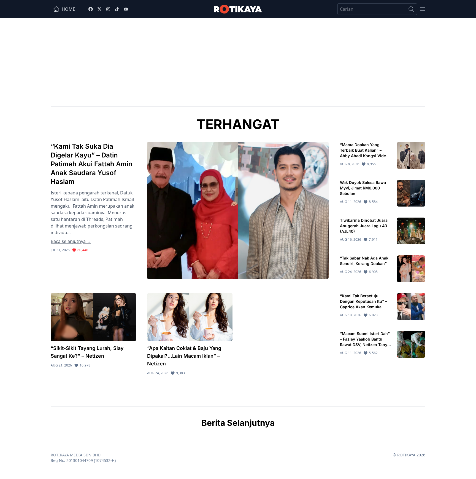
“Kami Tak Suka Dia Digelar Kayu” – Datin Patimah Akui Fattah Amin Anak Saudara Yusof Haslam (91, 164)
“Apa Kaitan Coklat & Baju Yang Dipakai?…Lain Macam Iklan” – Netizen (184, 355)
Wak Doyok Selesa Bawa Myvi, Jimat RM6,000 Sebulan (363, 188)
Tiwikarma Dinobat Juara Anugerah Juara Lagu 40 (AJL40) (364, 226)
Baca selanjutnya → (71, 241)
